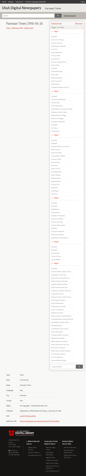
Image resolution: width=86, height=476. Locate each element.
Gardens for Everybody (58, 216)
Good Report (55, 191)
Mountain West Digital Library (69, 451)
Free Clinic (54, 49)
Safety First (54, 188)
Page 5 (56, 242)
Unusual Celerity (56, 159)
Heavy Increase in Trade (58, 306)
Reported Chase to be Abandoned (61, 316)
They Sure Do (55, 184)
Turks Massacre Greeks (58, 354)
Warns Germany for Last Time (60, 344)
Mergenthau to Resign (57, 338)
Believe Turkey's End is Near (59, 281)
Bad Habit (54, 228)
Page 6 (56, 263)
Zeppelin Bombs (56, 181)
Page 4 (56, 198)
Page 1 (56, 31)
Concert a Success (56, 43)
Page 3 (56, 135)
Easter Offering (55, 175)
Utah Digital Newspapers (50, 454)
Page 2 (56, 91)
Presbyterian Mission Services (60, 87)
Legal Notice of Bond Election (59, 238)
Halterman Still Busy (57, 219)
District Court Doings (57, 40)
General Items (55, 59)
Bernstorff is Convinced (58, 348)
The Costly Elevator (57, 106)
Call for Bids (54, 75)
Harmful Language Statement (35, 2)
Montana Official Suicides (58, 360)
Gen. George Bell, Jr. (57, 357)
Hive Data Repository (52, 471)
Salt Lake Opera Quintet (58, 225)
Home (4, 2)
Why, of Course (55, 150)
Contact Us (19, 2)
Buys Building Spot (56, 52)
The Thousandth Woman (58, 99)
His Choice (54, 128)
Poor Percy (54, 194)
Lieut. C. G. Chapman (57, 310)
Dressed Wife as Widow (58, 156)
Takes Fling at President (58, 300)
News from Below (56, 153)
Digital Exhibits (50, 457)
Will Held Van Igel (56, 325)
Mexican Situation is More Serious (61, 297)
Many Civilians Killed (57, 303)
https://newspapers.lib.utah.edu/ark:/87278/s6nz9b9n (39, 421)
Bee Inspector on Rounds (58, 46)
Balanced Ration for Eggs (58, 115)
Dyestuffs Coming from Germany (61, 291)
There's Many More (57, 332)
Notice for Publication (57, 235)
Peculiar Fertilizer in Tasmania (60, 146)
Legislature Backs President (59, 284)
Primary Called (55, 55)
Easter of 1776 (55, 169)
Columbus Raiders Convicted (59, 335)
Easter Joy (54, 165)
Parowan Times (53, 8)
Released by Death (56, 78)
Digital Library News (52, 463)
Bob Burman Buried (57, 313)
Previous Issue (56, 23)
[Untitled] (54, 36)
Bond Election (55, 209)
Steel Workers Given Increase (60, 329)
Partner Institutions (70, 447)
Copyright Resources (34, 455)
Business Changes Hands (58, 62)
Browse (10, 2)
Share (8, 28)
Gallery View (28, 28)
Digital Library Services (32, 449)
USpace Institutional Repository (52, 467)
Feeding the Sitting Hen (58, 121)
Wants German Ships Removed (60, 278)
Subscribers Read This (57, 231)
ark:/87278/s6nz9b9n (28, 416)
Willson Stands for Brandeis (59, 341)
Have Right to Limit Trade (58, 275)
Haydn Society (55, 84)
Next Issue (78, 23)
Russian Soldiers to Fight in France (61, 271)
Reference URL (17, 28)
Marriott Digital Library (50, 449)
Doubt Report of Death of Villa (60, 322)
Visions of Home (56, 256)
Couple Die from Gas (57, 294)
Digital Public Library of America (70, 456)
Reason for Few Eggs (57, 118)
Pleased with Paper (57, 71)
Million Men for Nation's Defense (61, 351)
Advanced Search (70, 16)
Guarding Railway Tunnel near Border (62, 319)
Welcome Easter (56, 178)
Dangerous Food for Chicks (59, 112)
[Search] (58, 16)
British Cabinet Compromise (59, 287)
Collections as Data (52, 460)
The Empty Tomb (56, 172)
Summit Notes (55, 65)
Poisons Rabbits (56, 259)
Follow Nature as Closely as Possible (61, 109)
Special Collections (34, 452)
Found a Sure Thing (57, 222)
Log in (83, 2)
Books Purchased (56, 81)
